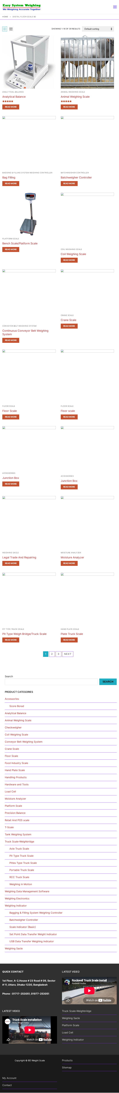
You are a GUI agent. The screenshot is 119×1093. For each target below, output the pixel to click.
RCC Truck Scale (19, 877)
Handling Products (15, 777)
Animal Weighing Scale (73, 92)
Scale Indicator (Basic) (22, 926)
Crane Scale (67, 315)
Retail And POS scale (17, 820)
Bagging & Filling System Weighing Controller (27, 173)
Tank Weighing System (18, 834)
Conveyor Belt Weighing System (19, 326)
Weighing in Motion (20, 884)
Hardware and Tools (17, 784)
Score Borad (16, 706)
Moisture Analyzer (71, 553)
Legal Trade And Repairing (19, 557)
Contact (7, 1085)
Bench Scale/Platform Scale (19, 243)
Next (67, 653)
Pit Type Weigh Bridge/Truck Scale (24, 633)
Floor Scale (8, 406)
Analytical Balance (13, 92)
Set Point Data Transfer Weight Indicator (33, 934)
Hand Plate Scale (70, 629)
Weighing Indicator (16, 905)
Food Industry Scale (16, 763)
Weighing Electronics (17, 898)
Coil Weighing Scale (71, 249)
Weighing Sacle (10, 553)
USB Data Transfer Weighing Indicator (31, 941)
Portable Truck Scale (21, 870)
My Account (9, 1078)
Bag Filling (8, 177)
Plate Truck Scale (72, 633)
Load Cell (10, 791)
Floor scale (68, 410)
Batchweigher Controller (75, 173)
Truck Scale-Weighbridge (19, 841)
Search (9, 676)
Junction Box (10, 477)
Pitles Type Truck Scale (23, 862)
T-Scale (9, 827)
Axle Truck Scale (19, 848)
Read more (11, 107)
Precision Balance (15, 812)
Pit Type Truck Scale (13, 629)
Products (67, 1060)
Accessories (8, 473)
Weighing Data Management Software (27, 891)
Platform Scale (10, 239)
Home (5, 17)
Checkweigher (13, 727)
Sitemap (67, 1067)
